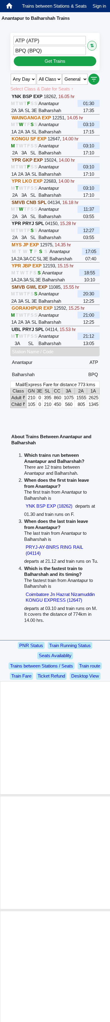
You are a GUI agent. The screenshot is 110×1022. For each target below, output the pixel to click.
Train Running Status (70, 645)
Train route (89, 665)
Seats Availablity (55, 655)
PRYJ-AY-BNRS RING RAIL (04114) (54, 550)
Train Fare (21, 675)
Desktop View (85, 675)
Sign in (99, 6)
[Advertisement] (55, 738)
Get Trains (55, 61)
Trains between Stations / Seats (41, 665)
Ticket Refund (51, 675)
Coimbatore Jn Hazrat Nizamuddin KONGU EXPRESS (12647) (60, 597)
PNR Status (31, 645)
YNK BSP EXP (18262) (49, 506)
